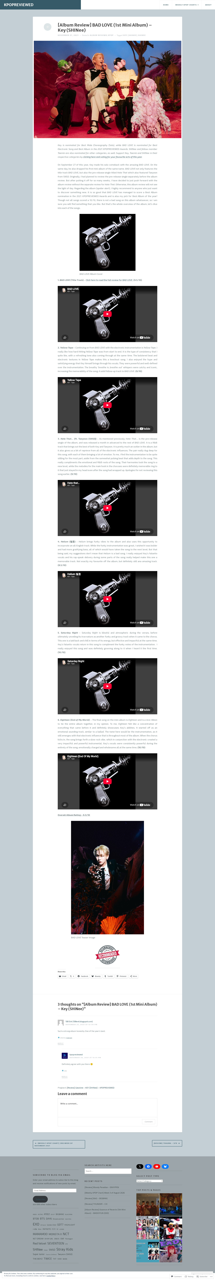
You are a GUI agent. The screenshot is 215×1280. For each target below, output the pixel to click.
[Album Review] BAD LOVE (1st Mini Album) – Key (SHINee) (105, 28)
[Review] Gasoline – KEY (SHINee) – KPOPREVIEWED (90, 1087)
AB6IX (35, 1214)
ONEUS (56, 1239)
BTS (42, 1218)
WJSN (65, 1259)
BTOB (36, 1218)
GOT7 (60, 1224)
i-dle (35, 1229)
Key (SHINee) (130, 35)
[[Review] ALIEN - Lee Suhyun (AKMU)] (171, 1251)
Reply (61, 1043)
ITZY (54, 1229)
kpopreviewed (76, 1054)
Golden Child (51, 1225)
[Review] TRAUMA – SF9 (165, 1143)
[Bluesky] (165, 1166)
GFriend (43, 1225)
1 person (69, 1038)
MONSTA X (55, 1234)
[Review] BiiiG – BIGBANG (96, 1198)
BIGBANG (60, 1214)
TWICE (48, 1258)
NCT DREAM (38, 1238)
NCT (66, 1234)
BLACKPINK (68, 1214)
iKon (39, 1229)
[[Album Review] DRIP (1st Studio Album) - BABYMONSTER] (147, 1227)
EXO (36, 1224)
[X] (139, 1166)
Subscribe (40, 1199)
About (208, 5)
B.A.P (53, 1214)
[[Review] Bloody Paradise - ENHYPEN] (147, 1204)
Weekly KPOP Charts (186, 5)
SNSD (52, 1249)
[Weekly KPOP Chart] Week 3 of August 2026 (105, 1192)
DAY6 (49, 1218)
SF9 (66, 1244)
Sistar (46, 1250)
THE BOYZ (38, 1258)
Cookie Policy (50, 1276)
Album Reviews (98, 35)
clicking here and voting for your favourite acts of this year (112, 156)
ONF (62, 1238)
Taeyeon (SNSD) (65, 1254)
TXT (54, 1259)
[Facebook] (148, 1166)
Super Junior (39, 1254)
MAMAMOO (40, 1234)
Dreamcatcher (58, 1219)
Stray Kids (64, 1249)
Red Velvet (39, 1243)
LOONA (61, 1229)
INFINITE (47, 1229)
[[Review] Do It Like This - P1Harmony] (171, 1204)
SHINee (142, 35)
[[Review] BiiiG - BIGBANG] (171, 1227)
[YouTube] (156, 1166)
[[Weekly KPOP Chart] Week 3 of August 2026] (147, 1251)
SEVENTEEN (55, 1243)
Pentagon (69, 1239)
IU (57, 1229)
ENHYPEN (68, 1219)
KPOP (111, 35)
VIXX (59, 1259)
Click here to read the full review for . (109, 280)
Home (166, 5)
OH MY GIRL (49, 1239)
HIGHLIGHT (69, 1224)
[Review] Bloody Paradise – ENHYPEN (102, 1187)
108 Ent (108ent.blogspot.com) (79, 1021)
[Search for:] (108, 1171)
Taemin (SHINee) (51, 1254)
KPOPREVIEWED (18, 4)
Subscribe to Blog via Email (52, 1175)
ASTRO (40, 1214)
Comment (149, 1122)
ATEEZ (47, 1214)
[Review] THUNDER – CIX (96, 1204)
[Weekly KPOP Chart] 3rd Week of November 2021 (54, 1144)
